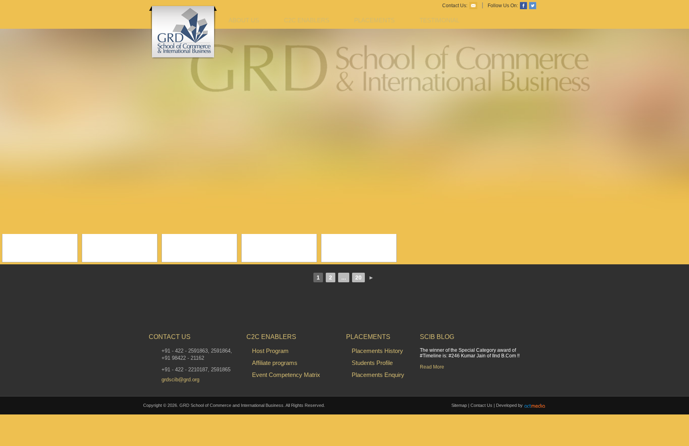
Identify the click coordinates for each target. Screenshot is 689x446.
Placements (374, 20)
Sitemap (459, 405)
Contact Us (481, 405)
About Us (243, 20)
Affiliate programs (274, 362)
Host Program (270, 350)
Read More (432, 367)
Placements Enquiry (378, 374)
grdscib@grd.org (180, 380)
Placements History (377, 350)
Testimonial (439, 20)
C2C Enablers (306, 20)
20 (358, 277)
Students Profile (372, 362)
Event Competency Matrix (286, 374)
